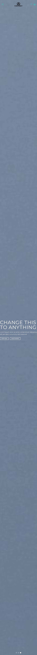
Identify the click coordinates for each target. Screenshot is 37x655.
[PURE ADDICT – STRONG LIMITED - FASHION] (18, 4)
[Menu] (2, 4)
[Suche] (31, 4)
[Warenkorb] (34, 4)
